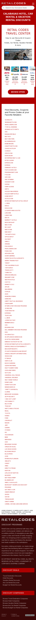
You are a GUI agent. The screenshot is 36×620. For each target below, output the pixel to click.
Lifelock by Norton (11, 473)
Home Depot (9, 196)
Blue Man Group (10, 451)
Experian (8, 313)
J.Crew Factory (10, 320)
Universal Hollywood (12, 375)
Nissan (7, 423)
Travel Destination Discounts (12, 576)
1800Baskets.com (10, 122)
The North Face (10, 234)
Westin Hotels (10, 279)
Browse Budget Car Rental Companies (15, 607)
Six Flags (8, 372)
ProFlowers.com (10, 248)
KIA (6, 432)
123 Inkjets (8, 120)
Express (7, 165)
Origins (7, 244)
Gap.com (7, 177)
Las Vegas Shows (10, 449)
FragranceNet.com (11, 172)
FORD (6, 418)
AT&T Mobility (9, 401)
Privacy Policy (4, 615)
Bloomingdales (10, 141)
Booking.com (9, 327)
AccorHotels (9, 334)
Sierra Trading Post (12, 260)
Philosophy (9, 246)
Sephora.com (9, 253)
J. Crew (7, 203)
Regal (7, 411)
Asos (6, 294)
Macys (7, 217)
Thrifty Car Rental (11, 389)
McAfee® (8, 475)
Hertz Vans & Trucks (12, 408)
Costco (7, 282)
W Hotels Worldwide (12, 339)
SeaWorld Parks (10, 296)
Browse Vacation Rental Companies (14, 603)
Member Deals (9, 322)
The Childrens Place (12, 265)
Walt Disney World (11, 380)
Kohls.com (8, 208)
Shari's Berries (10, 256)
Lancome (8, 213)
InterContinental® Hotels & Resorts (17, 344)
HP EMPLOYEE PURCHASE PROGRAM (16, 306)
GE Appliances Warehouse (13, 337)
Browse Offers (18, 92)
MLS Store (8, 403)
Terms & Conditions (15, 615)
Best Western (9, 139)
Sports (4, 513)
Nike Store (8, 229)
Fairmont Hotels (10, 167)
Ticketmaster (9, 310)
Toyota (7, 413)
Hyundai (7, 430)
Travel (13, 512)
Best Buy (8, 136)
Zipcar (7, 287)
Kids (31, 510)
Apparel (19, 512)
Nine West (8, 232)
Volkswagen (9, 435)
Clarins (7, 392)
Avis (6, 132)
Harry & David (9, 186)
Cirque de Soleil (10, 446)
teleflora (8, 315)
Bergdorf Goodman (11, 394)
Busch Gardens (10, 363)
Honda (7, 415)
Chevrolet (8, 420)
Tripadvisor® (9, 499)
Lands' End (8, 215)
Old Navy (8, 239)
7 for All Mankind (11, 127)
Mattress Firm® (10, 477)
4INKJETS (8, 461)
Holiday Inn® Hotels (12, 194)
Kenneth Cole (9, 284)
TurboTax (8, 272)
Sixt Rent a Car (10, 489)
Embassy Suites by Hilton (13, 341)
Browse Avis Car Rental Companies (14, 605)
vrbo (6, 466)
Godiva (7, 184)
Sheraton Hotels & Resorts (14, 258)
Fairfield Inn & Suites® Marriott (16, 346)
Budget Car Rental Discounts (12, 585)
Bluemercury (9, 480)
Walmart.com (9, 277)
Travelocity (9, 270)
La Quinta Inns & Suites (12, 210)
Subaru (7, 427)
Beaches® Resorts (11, 349)
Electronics (6, 512)
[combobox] (19, 8)
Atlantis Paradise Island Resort (16, 351)
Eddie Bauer (9, 155)
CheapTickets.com (11, 146)
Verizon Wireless (10, 275)
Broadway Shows (11, 444)
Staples (7, 291)
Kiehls (7, 205)
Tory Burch (9, 267)
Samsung (8, 299)
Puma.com (8, 251)
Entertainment (13, 513)
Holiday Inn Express (11, 191)
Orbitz (7, 241)
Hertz (7, 189)
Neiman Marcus (10, 387)
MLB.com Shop (9, 222)
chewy (7, 463)
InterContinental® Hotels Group (16, 201)
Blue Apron (8, 454)
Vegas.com (8, 356)
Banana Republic (10, 134)
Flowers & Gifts (18, 510)
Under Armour (10, 492)
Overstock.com (10, 384)
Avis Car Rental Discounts (11, 582)
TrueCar (8, 406)
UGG (6, 325)
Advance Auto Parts (12, 129)
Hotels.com (9, 198)
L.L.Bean (7, 318)
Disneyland (8, 382)
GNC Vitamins (9, 179)
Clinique (7, 151)
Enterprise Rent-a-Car (12, 158)
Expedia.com (9, 163)
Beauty (26, 510)
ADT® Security (10, 396)
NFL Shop (8, 227)
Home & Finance (7, 510)
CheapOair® (9, 303)
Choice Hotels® (10, 148)
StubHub (8, 358)
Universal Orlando (11, 377)
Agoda (7, 494)
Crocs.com (8, 153)
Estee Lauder (9, 160)
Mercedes (8, 439)
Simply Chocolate (11, 482)
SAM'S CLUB (8, 361)
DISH (6, 332)
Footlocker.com (10, 170)
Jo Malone (8, 308)
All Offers (22, 513)
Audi (6, 442)
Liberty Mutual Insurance (14, 301)
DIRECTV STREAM (10, 468)
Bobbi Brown (9, 143)
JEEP (6, 425)
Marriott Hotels (11, 220)
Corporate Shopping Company (13, 563)
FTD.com (7, 174)
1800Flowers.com (11, 124)
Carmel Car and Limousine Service (16, 504)
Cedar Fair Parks (10, 365)
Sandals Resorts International (16, 353)
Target (7, 263)
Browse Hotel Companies (11, 601)
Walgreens (8, 289)
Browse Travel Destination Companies (15, 598)
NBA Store (8, 225)
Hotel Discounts (8, 578)
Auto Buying (26, 512)
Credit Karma (9, 501)
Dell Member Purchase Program (16, 330)
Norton (7, 470)
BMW (6, 437)
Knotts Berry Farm (11, 368)
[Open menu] (33, 4)
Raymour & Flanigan (11, 458)
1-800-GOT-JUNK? (10, 399)
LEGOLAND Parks (10, 370)
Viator (7, 497)
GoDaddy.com (9, 182)
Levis (6, 456)
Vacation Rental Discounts (11, 580)
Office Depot (9, 236)
